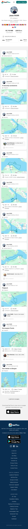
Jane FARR (9, 52)
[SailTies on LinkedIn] (17, 446)
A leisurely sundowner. (9, 85)
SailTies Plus (14, 477)
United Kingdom (14, 76)
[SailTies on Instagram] (11, 446)
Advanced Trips (14, 514)
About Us (14, 453)
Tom (24, 433)
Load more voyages (14, 399)
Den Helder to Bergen (9, 368)
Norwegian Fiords (8, 328)
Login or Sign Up (21, 2)
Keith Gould (10, 274)
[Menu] (14, 2)
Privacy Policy (14, 463)
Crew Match (14, 489)
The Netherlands (14, 391)
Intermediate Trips (14, 511)
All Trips (14, 496)
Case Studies (14, 458)
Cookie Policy (14, 468)
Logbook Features (14, 474)
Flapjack (5, 288)
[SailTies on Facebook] (14, 446)
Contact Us (14, 460)
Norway (20, 351)
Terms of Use (14, 465)
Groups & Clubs (14, 479)
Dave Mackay (10, 354)
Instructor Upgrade (14, 484)
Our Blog (14, 455)
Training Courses (14, 506)
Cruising (14, 501)
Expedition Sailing (14, 499)
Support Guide (14, 487)
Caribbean (14, 518)
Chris (20, 433)
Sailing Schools (14, 482)
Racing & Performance (14, 504)
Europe (14, 516)
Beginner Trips (14, 509)
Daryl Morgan (11, 143)
